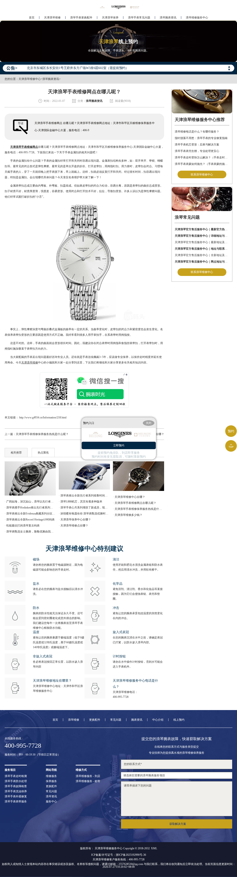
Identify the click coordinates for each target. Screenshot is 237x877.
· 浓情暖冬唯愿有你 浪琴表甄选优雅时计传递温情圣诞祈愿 (84, 513)
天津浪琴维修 (52, 17)
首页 (31, 17)
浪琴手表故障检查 (16, 786)
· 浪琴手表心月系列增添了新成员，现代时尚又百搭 (84, 507)
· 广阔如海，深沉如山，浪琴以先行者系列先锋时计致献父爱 (30, 501)
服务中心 (51, 801)
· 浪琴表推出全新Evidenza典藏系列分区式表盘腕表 (30, 513)
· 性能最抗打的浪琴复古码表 (22, 525)
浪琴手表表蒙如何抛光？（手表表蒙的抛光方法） (202, 164)
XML (154, 848)
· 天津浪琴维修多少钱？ (127, 515)
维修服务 (51, 776)
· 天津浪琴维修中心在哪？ (129, 497)
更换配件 (94, 719)
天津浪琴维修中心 (30, 79)
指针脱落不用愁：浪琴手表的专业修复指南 (201, 138)
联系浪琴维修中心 (202, 174)
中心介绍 (157, 719)
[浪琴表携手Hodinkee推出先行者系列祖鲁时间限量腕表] (30, 478)
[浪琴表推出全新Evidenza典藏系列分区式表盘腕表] (84, 475)
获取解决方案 (177, 824)
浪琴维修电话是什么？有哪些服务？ (197, 131)
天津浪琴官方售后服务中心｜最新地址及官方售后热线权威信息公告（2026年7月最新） (202, 242)
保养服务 (51, 781)
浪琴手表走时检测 (16, 776)
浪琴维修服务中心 (197, 17)
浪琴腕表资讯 (168, 17)
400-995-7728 (120, 697)
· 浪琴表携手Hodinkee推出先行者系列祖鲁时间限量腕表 (30, 507)
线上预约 (178, 719)
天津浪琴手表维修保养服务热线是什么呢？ (42, 434)
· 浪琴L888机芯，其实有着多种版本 (80, 501)
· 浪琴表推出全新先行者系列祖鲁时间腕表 (84, 495)
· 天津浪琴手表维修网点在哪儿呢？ (134, 503)
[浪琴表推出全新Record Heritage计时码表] (138, 476)
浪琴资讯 (51, 796)
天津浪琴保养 (110, 17)
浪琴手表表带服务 (16, 801)
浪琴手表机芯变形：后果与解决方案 (197, 144)
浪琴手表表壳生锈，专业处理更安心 (197, 151)
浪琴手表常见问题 (139, 17)
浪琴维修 (73, 719)
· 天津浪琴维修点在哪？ (73, 525)
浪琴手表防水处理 (16, 781)
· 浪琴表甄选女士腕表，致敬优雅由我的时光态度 (30, 531)
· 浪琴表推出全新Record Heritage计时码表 (30, 519)
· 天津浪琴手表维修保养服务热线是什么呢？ (138, 509)
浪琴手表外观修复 (16, 796)
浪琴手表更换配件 (81, 17)
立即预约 (118, 445)
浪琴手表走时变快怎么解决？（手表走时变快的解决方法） (202, 157)
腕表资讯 (136, 719)
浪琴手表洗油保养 (16, 791)
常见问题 (115, 719)
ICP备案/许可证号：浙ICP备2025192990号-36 (118, 854)
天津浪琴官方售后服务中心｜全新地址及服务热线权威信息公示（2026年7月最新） (202, 255)
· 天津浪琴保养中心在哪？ (75, 519)
